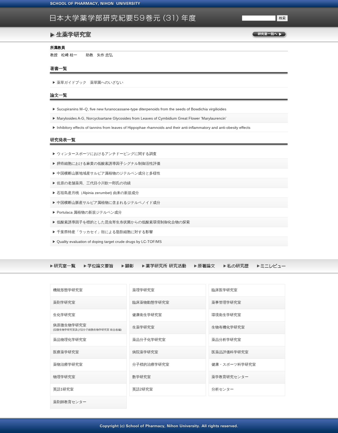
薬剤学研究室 (64, 302)
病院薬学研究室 (145, 352)
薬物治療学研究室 (68, 364)
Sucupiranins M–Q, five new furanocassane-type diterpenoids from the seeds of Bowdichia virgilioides (141, 109)
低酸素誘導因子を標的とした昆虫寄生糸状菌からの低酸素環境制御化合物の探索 (123, 222)
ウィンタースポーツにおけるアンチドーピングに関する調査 (107, 154)
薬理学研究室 (143, 290)
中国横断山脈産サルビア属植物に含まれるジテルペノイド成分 (108, 202)
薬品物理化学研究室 (69, 339)
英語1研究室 (63, 389)
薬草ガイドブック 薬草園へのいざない (90, 82)
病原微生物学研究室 (87, 327)
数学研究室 (141, 377)
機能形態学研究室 (68, 290)
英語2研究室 (142, 389)
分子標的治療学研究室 (150, 364)
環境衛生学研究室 (226, 315)
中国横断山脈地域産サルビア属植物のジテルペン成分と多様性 (108, 173)
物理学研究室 (64, 377)
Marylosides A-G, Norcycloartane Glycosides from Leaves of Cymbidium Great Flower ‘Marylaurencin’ (141, 118)
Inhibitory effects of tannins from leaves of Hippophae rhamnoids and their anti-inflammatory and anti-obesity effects (153, 127)
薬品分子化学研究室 (149, 339)
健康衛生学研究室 (147, 315)
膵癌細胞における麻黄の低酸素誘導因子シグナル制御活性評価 (108, 163)
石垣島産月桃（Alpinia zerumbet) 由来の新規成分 (98, 193)
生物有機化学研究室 (228, 327)
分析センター (223, 389)
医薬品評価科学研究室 (230, 352)
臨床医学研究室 (224, 290)
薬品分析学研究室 (226, 339)
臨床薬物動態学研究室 (150, 302)
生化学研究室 (64, 315)
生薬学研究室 (73, 34)
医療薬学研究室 (66, 352)
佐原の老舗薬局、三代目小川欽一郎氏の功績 (94, 183)
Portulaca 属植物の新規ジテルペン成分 (89, 212)
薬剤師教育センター (69, 402)
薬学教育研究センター (230, 377)
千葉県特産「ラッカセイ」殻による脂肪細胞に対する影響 (105, 232)
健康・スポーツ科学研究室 (234, 364)
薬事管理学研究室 (226, 302)
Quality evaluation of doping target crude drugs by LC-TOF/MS (109, 241)
